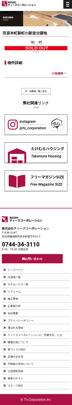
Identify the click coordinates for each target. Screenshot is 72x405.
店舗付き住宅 (15, 356)
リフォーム (14, 291)
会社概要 (13, 313)
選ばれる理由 (15, 327)
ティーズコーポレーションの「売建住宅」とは (35, 334)
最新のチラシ (15, 378)
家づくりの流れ (17, 349)
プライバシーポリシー (21, 320)
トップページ (15, 269)
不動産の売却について (21, 363)
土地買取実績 (15, 371)
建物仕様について (18, 342)
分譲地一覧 (14, 277)
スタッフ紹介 (15, 385)
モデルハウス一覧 (18, 284)
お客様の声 (14, 305)
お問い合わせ (34, 259)
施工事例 (13, 298)
